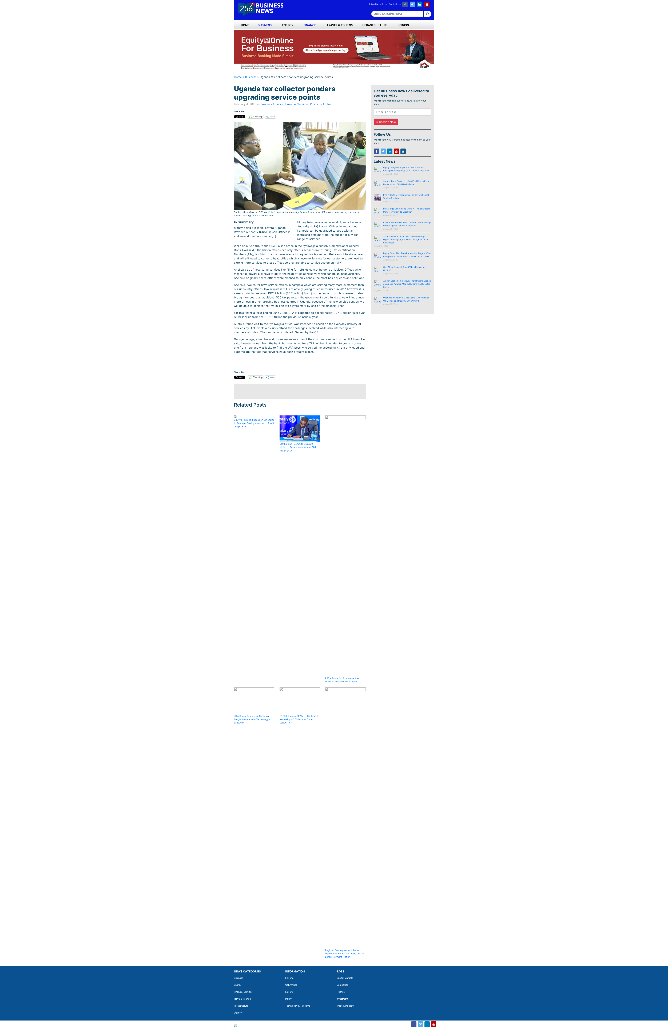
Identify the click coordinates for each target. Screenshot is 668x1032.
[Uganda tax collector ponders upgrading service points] (300, 166)
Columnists (291, 985)
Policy (314, 104)
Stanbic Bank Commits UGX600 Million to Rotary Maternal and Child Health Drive (298, 447)
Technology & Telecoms (297, 1005)
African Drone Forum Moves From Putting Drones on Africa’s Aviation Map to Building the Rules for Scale (407, 283)
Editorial (289, 978)
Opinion (403, 25)
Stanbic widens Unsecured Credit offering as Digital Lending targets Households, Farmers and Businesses (406, 239)
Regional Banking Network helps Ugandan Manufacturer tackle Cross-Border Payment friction (344, 953)
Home (245, 25)
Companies (342, 985)
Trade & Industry (345, 1005)
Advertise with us (378, 4)
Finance (310, 25)
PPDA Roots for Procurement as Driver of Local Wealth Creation (342, 680)
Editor (327, 104)
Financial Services (296, 104)
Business (265, 25)
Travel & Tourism (340, 25)
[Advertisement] (297, 391)
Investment (342, 999)
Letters (289, 992)
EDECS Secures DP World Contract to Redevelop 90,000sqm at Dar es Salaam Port (299, 719)
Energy (287, 25)
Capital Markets (345, 978)
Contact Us (395, 4)
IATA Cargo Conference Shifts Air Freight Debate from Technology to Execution (252, 719)
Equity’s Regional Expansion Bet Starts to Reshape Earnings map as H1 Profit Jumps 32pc (254, 423)
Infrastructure (374, 25)
